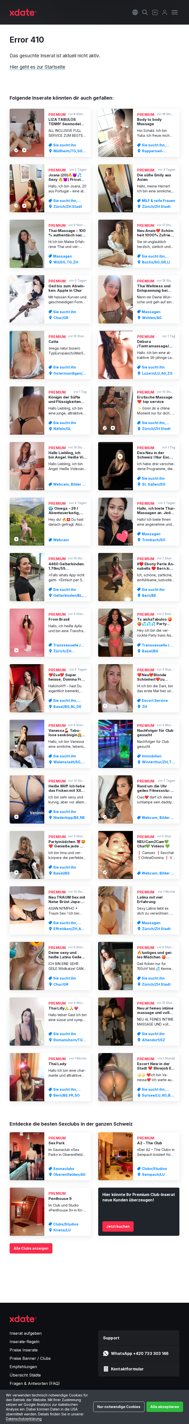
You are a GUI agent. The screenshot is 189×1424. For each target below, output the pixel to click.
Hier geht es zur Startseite (37, 67)
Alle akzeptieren (164, 1407)
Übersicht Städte (25, 1375)
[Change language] (135, 12)
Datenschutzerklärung (24, 1419)
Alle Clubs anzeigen (31, 1248)
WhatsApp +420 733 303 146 (140, 1353)
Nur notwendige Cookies (119, 1407)
